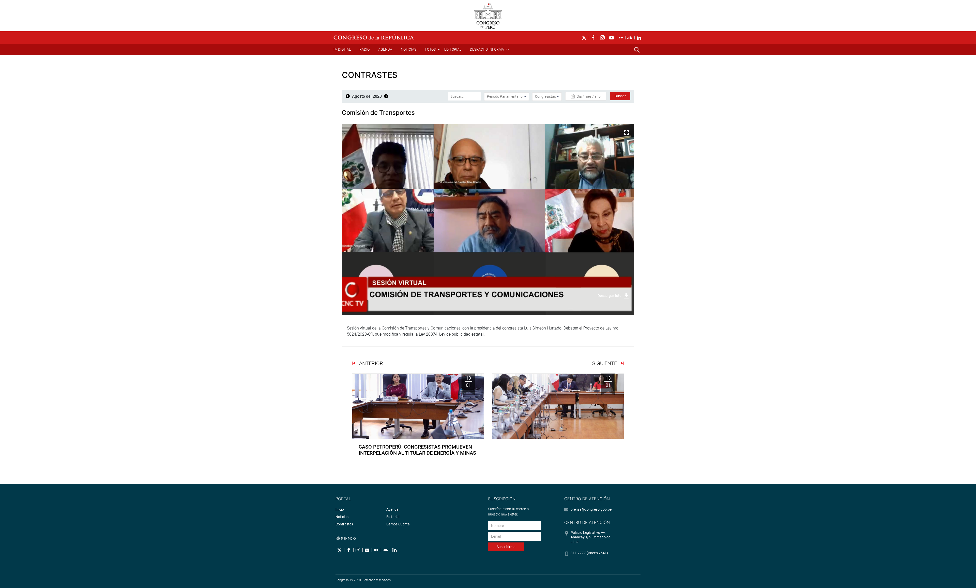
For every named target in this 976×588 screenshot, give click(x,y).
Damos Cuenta (398, 524)
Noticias (408, 49)
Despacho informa (487, 49)
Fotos (430, 49)
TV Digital (342, 49)
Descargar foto (609, 296)
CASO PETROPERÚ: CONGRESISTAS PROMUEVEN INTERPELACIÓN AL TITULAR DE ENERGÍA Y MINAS (417, 450)
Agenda (385, 49)
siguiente (605, 363)
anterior (370, 363)
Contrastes (344, 524)
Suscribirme (506, 547)
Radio (364, 49)
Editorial (452, 49)
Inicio (340, 509)
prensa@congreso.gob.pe (591, 509)
